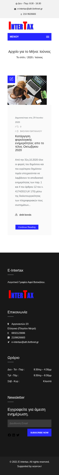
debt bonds (25, 215)
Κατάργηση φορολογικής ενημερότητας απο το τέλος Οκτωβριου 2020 (29, 143)
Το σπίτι (20, 57)
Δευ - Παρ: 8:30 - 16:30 (29, 3)
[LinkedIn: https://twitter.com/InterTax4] (13, 435)
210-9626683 (29, 14)
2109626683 (18, 337)
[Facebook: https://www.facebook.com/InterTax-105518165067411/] (9, 435)
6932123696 (18, 333)
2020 (30, 57)
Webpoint (37, 467)
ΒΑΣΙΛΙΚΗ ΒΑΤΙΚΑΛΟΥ (31, 131)
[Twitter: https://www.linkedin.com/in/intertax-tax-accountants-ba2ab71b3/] (18, 435)
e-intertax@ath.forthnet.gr (30, 8)
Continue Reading (27, 227)
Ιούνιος (39, 57)
